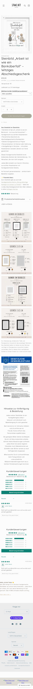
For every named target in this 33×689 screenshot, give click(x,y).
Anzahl (3, 106)
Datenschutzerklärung (22, 663)
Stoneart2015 (15, 660)
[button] (4, 6)
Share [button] (5, 122)
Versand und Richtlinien (11, 665)
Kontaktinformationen (24, 665)
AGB (30, 663)
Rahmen (3, 98)
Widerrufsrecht (11, 663)
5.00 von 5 (21, 474)
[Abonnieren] (27, 612)
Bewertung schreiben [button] (16, 492)
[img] (5, 503)
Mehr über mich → (5, 594)
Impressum (17, 668)
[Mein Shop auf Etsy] (22, 681)
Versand (8, 80)
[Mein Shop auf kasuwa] (8, 681)
